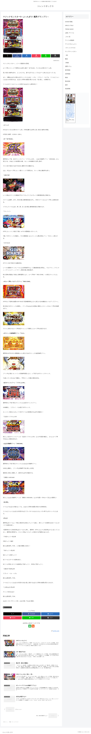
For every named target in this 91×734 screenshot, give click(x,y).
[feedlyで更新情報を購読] (29, 626)
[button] (55, 55)
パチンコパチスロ (8, 607)
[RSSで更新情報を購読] (33, 626)
